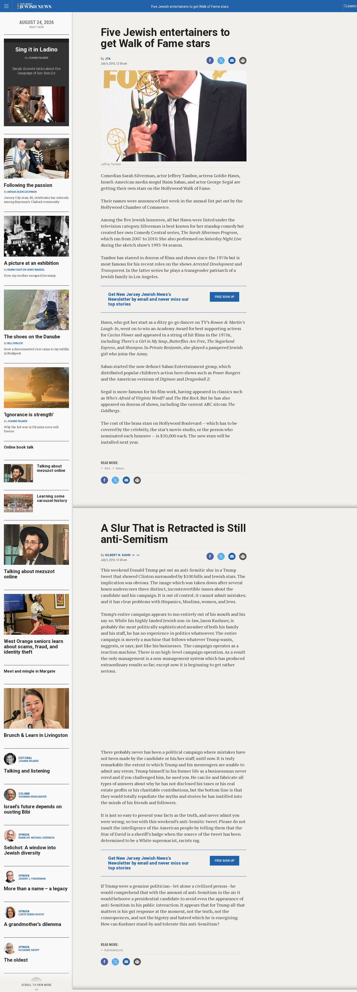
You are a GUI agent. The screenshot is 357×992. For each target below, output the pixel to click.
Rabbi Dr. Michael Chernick (36, 837)
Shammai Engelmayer (32, 796)
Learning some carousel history (52, 498)
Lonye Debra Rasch (31, 914)
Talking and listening (27, 771)
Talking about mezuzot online (51, 468)
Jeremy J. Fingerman (32, 878)
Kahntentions (113, 950)
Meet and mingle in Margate (29, 671)
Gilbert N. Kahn (117, 555)
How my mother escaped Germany (30, 275)
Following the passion (28, 185)
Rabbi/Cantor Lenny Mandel (26, 269)
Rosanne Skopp (28, 950)
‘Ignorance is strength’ (29, 414)
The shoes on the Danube (32, 337)
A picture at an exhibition (31, 263)
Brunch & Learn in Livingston (36, 735)
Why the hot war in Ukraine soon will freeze (31, 429)
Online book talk (19, 447)
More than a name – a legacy (36, 889)
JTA (107, 58)
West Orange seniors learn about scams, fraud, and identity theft (33, 646)
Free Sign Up (224, 297)
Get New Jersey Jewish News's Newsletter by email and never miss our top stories (148, 299)
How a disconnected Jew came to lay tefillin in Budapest (36, 351)
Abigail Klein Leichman (22, 192)
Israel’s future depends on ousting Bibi (33, 809)
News (120, 468)
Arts (107, 468)
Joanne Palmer (38, 58)
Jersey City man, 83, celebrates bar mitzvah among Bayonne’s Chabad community (36, 199)
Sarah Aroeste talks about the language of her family (36, 70)
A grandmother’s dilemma (32, 924)
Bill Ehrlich (15, 343)
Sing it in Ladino (36, 49)
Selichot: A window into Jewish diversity (30, 850)
